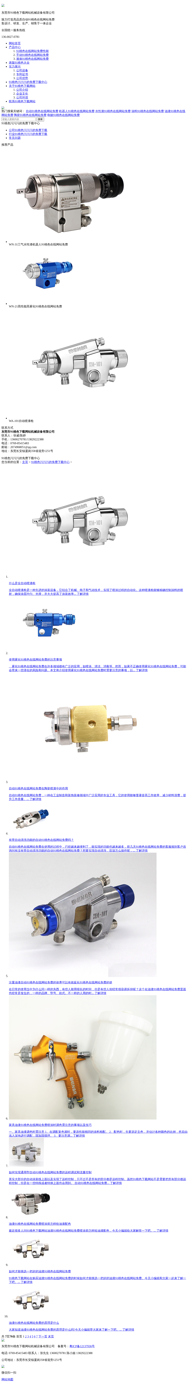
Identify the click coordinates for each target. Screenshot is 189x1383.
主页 (25, 462)
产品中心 (15, 47)
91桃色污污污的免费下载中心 (28, 82)
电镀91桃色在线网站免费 (63, 115)
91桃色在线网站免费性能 (32, 51)
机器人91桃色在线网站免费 (76, 111)
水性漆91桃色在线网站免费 (113, 111)
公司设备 (22, 70)
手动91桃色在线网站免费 (32, 54)
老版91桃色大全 (19, 62)
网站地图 (7, 1379)
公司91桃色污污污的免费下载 (28, 130)
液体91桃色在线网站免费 (32, 58)
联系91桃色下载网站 (22, 101)
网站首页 (15, 43)
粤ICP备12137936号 (82, 1346)
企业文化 (22, 93)
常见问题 (15, 137)
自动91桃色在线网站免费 (42, 111)
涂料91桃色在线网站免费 (147, 111)
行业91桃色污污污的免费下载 (28, 134)
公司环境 (22, 97)
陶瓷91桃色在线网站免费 (30, 115)
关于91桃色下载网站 (22, 85)
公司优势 (22, 78)
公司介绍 (22, 89)
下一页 (42, 1336)
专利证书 (22, 74)
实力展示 (15, 66)
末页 (51, 1336)
